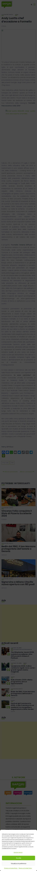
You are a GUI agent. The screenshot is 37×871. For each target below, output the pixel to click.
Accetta (18, 858)
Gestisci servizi (18, 852)
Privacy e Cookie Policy (11, 868)
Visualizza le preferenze (18, 863)
